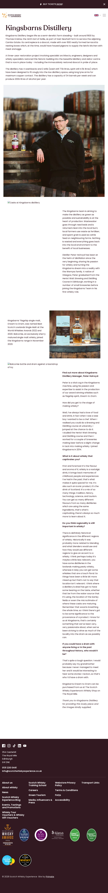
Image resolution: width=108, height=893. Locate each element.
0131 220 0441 (9, 767)
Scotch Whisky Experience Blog (11, 798)
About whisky (10, 787)
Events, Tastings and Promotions (11, 806)
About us (7, 782)
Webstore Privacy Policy (65, 784)
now (59, 4)
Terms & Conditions (66, 790)
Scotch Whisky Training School (37, 784)
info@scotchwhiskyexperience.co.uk (22, 771)
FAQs (58, 795)
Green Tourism (37, 795)
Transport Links (90, 782)
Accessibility (62, 800)
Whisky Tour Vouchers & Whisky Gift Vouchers (13, 815)
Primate (50, 876)
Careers (33, 790)
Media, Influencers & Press (40, 801)
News (5, 792)
